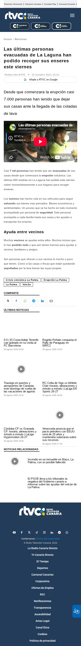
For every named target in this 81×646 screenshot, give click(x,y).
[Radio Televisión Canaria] (22, 15)
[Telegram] (33, 301)
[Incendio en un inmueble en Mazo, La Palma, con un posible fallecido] (15, 461)
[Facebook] (16, 301)
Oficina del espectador (48, 538)
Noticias (21, 39)
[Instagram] (44, 533)
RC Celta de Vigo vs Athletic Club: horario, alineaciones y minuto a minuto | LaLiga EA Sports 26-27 (59, 387)
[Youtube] (14, 533)
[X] (7, 301)
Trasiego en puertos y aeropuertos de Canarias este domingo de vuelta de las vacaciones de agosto (20, 387)
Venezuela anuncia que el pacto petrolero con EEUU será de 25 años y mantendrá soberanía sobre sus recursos (59, 434)
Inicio (8, 39)
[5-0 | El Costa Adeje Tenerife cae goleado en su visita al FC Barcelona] (21, 326)
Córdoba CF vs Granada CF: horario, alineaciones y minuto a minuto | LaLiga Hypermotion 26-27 (20, 433)
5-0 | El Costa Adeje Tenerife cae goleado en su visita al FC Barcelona (21, 342)
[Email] (51, 301)
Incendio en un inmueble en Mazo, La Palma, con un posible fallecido (50, 461)
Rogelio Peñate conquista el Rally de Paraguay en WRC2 (59, 342)
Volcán (27, 284)
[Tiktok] (37, 533)
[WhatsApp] (25, 301)
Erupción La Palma (55, 280)
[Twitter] (29, 533)
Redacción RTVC (15, 75)
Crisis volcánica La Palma (22, 280)
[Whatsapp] (67, 533)
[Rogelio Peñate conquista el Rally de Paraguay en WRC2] (59, 326)
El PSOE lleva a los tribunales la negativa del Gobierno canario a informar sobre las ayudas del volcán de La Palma (52, 483)
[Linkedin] (42, 301)
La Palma (11, 284)
